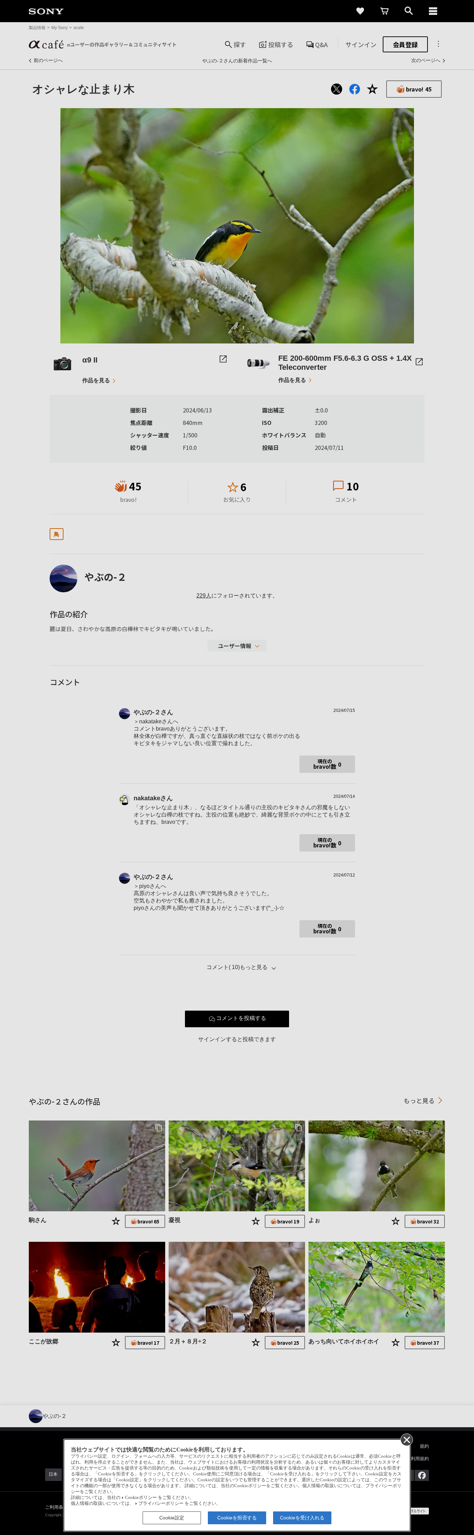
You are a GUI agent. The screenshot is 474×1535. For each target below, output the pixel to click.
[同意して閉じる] (406, 1439)
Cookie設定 (171, 1517)
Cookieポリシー (141, 1497)
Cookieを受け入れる (302, 1517)
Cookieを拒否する (237, 1517)
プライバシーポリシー (161, 1503)
